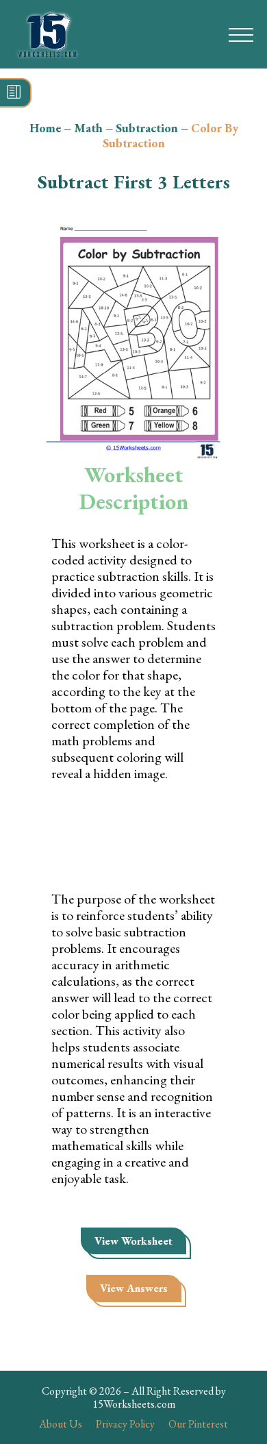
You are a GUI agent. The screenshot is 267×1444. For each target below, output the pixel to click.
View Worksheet (133, 1241)
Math (88, 128)
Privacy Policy (125, 1423)
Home (45, 128)
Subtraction (147, 128)
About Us (60, 1423)
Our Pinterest (198, 1423)
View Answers (134, 1288)
